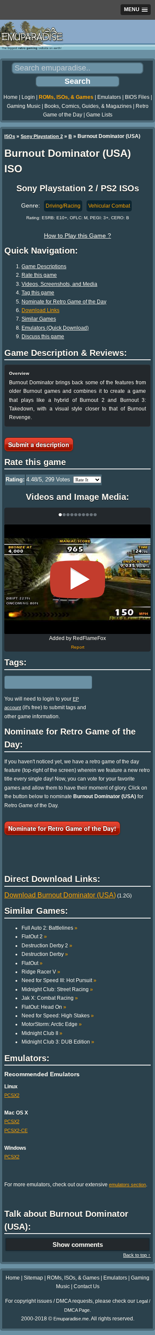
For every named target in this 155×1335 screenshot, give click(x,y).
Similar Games (39, 319)
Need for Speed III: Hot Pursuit (59, 980)
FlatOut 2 (34, 937)
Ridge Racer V (41, 972)
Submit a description (38, 444)
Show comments (78, 1244)
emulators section (127, 1184)
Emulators (109, 97)
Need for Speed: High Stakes (58, 1016)
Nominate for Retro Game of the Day (64, 302)
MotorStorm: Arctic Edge (52, 1024)
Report (77, 647)
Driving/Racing (63, 206)
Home (10, 97)
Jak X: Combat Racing (50, 998)
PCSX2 (11, 1095)
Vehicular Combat (109, 206)
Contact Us (86, 1286)
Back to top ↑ (137, 1255)
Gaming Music (23, 106)
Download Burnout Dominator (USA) (60, 895)
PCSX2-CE (16, 1130)
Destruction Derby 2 (47, 946)
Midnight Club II (42, 1033)
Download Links (40, 310)
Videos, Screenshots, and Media (59, 284)
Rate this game (39, 275)
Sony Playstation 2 (42, 136)
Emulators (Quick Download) (55, 328)
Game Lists (99, 115)
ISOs (9, 136)
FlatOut (32, 963)
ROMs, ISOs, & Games (66, 97)
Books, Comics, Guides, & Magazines (88, 106)
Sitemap (33, 1278)
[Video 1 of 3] (77, 579)
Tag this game (38, 293)
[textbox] (42, 682)
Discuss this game (43, 337)
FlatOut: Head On (44, 1007)
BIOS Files (137, 97)
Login (28, 97)
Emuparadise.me (71, 1318)
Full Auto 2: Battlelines (50, 928)
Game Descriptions (44, 266)
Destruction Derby (45, 954)
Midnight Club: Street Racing (57, 989)
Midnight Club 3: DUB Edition (58, 1042)
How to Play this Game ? (77, 235)
